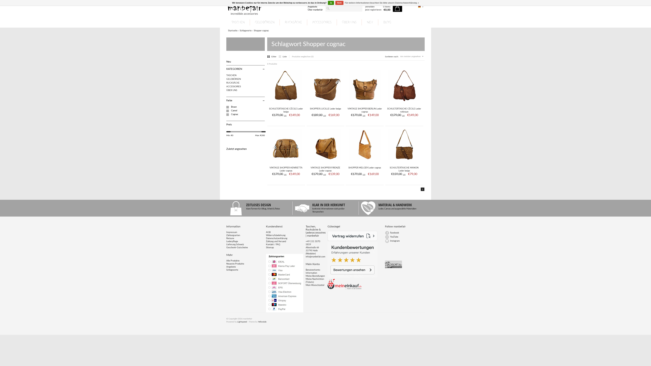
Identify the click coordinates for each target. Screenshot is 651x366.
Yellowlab (262, 322)
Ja (331, 3)
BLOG (387, 22)
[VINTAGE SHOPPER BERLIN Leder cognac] (365, 102)
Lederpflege (232, 241)
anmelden (369, 7)
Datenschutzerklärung (276, 238)
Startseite (233, 31)
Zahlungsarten (233, 235)
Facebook (394, 233)
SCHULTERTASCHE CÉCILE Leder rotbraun (404, 110)
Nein (339, 3)
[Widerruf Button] (353, 240)
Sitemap (270, 248)
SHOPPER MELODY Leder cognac (364, 168)
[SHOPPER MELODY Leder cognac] (365, 161)
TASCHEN (238, 22)
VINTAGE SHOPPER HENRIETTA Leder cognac (286, 169)
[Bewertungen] (353, 277)
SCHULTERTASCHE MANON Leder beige (404, 169)
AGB (268, 232)
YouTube (394, 237)
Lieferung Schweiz (235, 244)
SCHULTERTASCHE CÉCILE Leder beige (286, 110)
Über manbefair (315, 10)
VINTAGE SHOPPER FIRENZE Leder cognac (325, 169)
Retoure (230, 238)
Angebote (312, 7)
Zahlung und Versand (276, 241)
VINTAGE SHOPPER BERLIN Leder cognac (365, 110)
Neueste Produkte (235, 264)
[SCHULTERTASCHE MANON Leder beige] (404, 161)
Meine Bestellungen (315, 276)
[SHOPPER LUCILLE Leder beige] (325, 102)
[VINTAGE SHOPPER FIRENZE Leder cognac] (325, 161)
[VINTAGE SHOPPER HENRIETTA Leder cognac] (286, 161)
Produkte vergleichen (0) (302, 57)
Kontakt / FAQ (273, 244)
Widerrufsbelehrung (275, 235)
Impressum (231, 232)
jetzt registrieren (373, 10)
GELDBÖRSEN (264, 22)
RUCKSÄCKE (293, 22)
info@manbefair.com (315, 257)
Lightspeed (242, 322)
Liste (285, 57)
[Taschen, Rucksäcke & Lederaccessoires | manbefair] (265, 9)
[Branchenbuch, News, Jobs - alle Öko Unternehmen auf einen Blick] (393, 267)
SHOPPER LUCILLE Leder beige (325, 109)
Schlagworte (246, 31)
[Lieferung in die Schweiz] (344, 289)
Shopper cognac (261, 31)
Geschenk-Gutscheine (237, 248)
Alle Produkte (233, 261)
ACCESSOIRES (322, 22)
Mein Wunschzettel (315, 285)
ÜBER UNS (349, 22)
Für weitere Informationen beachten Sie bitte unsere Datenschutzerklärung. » (382, 3)
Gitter (274, 57)
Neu (370, 22)
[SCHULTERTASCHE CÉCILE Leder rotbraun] (404, 102)
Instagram (395, 241)
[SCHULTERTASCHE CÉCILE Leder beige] (286, 102)
